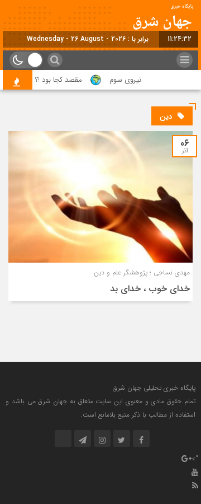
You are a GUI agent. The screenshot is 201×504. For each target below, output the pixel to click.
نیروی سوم (129, 80)
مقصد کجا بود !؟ (62, 80)
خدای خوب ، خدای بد (150, 289)
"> (195, 459)
